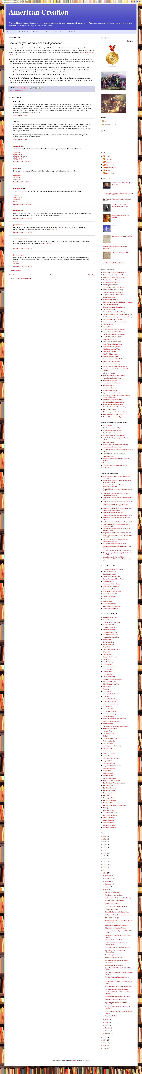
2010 (105, 1043)
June (106, 1019)
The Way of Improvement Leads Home (114, 805)
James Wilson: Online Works (111, 346)
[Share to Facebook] (40, 88)
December (108, 875)
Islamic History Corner (110, 711)
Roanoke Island (107, 601)
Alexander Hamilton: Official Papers (113, 277)
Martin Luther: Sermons (110, 380)
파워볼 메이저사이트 (20, 157)
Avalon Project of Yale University (113, 290)
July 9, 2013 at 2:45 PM (20, 139)
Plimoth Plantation (108, 599)
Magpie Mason (109, 165)
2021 (105, 850)
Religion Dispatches (109, 763)
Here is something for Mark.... (114, 965)
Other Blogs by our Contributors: (66, 32)
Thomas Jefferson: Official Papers (113, 417)
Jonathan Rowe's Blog (109, 714)
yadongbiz (16, 210)
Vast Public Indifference (110, 815)
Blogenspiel (106, 652)
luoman (74, 1061)
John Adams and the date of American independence (116, 1003)
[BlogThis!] (36, 88)
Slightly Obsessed (108, 773)
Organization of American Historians (114, 454)
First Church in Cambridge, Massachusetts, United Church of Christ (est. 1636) (118, 509)
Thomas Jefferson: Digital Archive (113, 414)
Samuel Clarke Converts (112, 903)
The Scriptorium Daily (109, 800)
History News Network (110, 701)
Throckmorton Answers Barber (114, 895)
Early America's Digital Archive (112, 319)
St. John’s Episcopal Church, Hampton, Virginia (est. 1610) (117, 547)
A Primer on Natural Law (112, 892)
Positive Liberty (107, 748)
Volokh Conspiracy (108, 818)
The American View (109, 463)
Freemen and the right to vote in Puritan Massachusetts (115, 247)
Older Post (91, 275)
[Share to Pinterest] (42, 88)
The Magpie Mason (108, 798)
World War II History (109, 827)
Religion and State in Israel (111, 758)
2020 (105, 853)
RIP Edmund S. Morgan (112, 918)
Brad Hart (108, 156)
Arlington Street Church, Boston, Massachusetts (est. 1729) (117, 477)
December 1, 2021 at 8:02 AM (22, 182)
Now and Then (107, 731)
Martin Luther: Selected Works (112, 378)
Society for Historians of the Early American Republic (116, 459)
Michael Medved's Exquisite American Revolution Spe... (116, 943)
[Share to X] (38, 88)
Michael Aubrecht (110, 167)
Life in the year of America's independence (117, 947)
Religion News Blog (109, 768)
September (108, 884)
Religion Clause (107, 761)
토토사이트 (17, 179)
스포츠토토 (17, 153)
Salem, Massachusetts (109, 604)
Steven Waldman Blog (109, 778)
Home (9, 32)
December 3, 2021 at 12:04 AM (22, 266)
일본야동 (54, 229)
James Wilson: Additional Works (112, 344)
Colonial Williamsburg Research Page (114, 312)
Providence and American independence (116, 989)
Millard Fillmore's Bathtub (111, 721)
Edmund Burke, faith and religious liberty (117, 912)
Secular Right (107, 771)
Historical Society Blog (110, 699)
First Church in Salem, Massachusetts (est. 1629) (117, 515)
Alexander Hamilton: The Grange (113, 569)
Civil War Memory (108, 669)
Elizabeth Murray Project (110, 324)
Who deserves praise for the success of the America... (117, 978)
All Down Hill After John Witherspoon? (116, 925)
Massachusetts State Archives (111, 383)
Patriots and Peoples (109, 741)
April (107, 1025)
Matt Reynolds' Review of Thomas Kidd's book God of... (119, 993)
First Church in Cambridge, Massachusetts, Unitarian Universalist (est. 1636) (115, 505)
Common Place (107, 672)
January (107, 1034)
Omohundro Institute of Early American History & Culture (118, 450)
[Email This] (34, 88)
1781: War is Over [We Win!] (120, 252)
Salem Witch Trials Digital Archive (113, 402)
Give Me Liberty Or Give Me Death (113, 263)
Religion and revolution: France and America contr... (118, 936)
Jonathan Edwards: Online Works (113, 359)
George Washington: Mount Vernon (113, 579)
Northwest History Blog (110, 729)
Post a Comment (16, 271)
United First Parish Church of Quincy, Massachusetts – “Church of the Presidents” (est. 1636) (117, 558)
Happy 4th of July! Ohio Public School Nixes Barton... (118, 969)
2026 (105, 836)
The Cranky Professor (109, 788)
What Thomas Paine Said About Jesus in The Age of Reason (121, 206)
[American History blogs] (112, 67)
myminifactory (18, 188)
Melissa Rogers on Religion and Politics (114, 719)
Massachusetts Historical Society (112, 447)
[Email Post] (30, 88)
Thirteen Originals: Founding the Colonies (115, 412)
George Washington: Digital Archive (114, 329)
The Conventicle (108, 785)
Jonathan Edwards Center (110, 356)
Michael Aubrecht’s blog (110, 617)
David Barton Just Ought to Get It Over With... (119, 986)
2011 (105, 1040)
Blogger (87, 1061)
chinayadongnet (18, 239)
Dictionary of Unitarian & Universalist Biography (117, 314)
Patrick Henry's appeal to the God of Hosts (117, 996)
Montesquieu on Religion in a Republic (120, 216)
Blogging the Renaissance (110, 657)
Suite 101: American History (111, 780)
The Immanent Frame (109, 793)
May (106, 1022)
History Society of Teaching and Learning (115, 444)
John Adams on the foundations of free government (116, 961)
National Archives (108, 388)
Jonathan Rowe (109, 162)
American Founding (109, 630)
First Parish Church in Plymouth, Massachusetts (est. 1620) (117, 518)
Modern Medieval (108, 724)
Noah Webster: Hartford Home (112, 591)
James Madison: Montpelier (111, 586)
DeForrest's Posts (18, 90)
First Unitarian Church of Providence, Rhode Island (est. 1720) (116, 525)
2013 (105, 873)
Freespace (106, 689)
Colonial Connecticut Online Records (114, 307)
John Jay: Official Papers (110, 354)
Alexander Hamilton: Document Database (115, 275)
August (107, 887)
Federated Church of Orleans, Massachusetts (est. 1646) (117, 490)
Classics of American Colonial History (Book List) (118, 302)
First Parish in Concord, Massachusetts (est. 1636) (117, 522)
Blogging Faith (107, 654)
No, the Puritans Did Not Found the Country (118, 898)
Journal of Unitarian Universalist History (115, 366)
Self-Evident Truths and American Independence (115, 951)
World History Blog (109, 825)
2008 (105, 1048)
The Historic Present (109, 790)
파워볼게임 (17, 199)
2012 (105, 1037)
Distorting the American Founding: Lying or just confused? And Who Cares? (118, 194)
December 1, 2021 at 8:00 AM (22, 162)
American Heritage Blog (110, 632)
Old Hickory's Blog (108, 733)
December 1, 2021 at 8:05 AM (22, 204)
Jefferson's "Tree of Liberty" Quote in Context (122, 183)
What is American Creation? (42, 32)
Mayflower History (108, 385)
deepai (15, 168)
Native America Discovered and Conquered (115, 726)
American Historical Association (112, 433)
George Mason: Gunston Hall (111, 576)
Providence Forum (108, 456)
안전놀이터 (17, 177)
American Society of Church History (114, 435)
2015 (105, 867)
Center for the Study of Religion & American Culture (116, 438)
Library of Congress (109, 373)
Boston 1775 (106, 659)
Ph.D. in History (108, 743)
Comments (107, 125)
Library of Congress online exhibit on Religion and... (118, 1012)
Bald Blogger (107, 639)
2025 (105, 839)
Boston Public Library (109, 297)
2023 (105, 845)
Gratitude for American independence (116, 999)
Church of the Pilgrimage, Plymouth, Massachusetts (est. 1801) (114, 486)
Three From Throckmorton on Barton (116, 906)
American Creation (39, 11)
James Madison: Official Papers (112, 342)
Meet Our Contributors (22, 32)
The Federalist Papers (109, 409)
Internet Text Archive (109, 339)
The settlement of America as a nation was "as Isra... (118, 982)
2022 (105, 847)
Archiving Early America (110, 285)
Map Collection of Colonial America (114, 375)
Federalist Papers (108, 327)
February (108, 1031)
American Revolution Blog (111, 637)
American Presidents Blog (110, 634)
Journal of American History (111, 364)
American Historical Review (111, 282)
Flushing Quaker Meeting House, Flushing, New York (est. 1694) (117, 529)
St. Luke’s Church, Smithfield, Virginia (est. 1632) (118, 550)
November (108, 878)
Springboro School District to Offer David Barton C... (117, 1007)
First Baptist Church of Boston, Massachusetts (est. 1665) (118, 498)
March (107, 1028)
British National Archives (110, 299)
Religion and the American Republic (115, 928)
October (107, 881)
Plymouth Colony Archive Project (113, 393)
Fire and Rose (107, 686)
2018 (105, 859)
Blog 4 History (107, 647)
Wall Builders (107, 468)
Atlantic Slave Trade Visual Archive (113, 287)
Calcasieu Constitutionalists (111, 667)
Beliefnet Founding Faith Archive (113, 292)
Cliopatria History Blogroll (111, 304)
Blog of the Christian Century (111, 649)
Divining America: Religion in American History (117, 317)
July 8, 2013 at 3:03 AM (20, 115)
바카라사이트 (17, 155)
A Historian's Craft (108, 625)
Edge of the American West (111, 684)
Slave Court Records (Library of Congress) (115, 407)
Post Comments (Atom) (24, 278)
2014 (105, 870)
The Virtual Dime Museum (111, 803)
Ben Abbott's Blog (108, 642)
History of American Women (111, 704)
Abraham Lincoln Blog (110, 627)
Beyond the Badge (108, 644)
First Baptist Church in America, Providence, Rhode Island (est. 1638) (116, 494)
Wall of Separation (108, 820)
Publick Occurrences (109, 753)
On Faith (105, 736)
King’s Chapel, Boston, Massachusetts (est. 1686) (117, 533)
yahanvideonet (17, 225)
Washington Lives (108, 823)
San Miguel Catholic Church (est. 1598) (115, 544)
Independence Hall (108, 581)
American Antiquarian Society (112, 430)
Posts (105, 121)
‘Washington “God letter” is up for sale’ (122, 237)
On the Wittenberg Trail (110, 738)
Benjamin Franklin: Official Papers (113, 295)
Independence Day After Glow (114, 958)
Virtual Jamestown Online (110, 609)
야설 (62, 215)
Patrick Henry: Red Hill (110, 594)
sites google (16, 146)
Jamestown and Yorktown (110, 589)
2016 (105, 864)
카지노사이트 (17, 159)
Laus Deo (114, 226)
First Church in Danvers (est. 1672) (113, 513)
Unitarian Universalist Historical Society (115, 465)
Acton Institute (107, 425)
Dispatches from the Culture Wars (113, 679)
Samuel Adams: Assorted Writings (113, 404)
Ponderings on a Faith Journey (112, 746)
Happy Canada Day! (111, 1016)
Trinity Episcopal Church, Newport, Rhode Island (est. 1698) (117, 553)
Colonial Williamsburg (109, 571)
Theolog (105, 808)
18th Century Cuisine (109, 620)
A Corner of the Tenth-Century (112, 622)
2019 (105, 856)
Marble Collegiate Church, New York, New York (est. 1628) (117, 536)
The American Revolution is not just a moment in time (118, 973)
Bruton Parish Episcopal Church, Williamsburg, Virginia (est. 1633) (117, 481)
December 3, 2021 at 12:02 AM (22, 218)
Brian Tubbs (108, 159)
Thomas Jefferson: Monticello (111, 606)
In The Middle (107, 706)
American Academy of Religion (112, 428)
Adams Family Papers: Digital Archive (114, 272)
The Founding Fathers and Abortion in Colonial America (117, 200)
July (106, 890)
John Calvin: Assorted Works (111, 349)
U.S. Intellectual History (110, 813)
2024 (105, 842)
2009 (105, 1046)
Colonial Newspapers (109, 309)
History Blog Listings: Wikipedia (113, 337)
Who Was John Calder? (111, 909)
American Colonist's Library (111, 280)
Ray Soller (108, 170)
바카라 (15, 201)
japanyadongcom (18, 255)
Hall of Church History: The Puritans (114, 334)
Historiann (106, 696)
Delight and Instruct (109, 677)
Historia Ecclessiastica (109, 694)
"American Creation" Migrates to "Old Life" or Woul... (119, 931)
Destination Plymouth (109, 574)
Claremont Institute (108, 442)
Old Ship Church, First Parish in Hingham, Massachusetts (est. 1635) (115, 540)
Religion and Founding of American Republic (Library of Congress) (116, 396)
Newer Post (12, 275)
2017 (105, 862)
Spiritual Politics (108, 776)
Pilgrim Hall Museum (109, 596)
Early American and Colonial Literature (115, 322)
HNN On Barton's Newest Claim (114, 901)
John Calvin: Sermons (109, 351)
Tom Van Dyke (109, 173)
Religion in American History (111, 766)
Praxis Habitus (107, 751)
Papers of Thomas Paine (110, 390)
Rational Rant (107, 756)
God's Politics (107, 691)
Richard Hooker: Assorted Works (112, 399)
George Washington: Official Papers (113, 332)
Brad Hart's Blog (108, 662)
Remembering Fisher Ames (113, 955)
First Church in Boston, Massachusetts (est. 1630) (117, 502)
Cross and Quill (107, 674)
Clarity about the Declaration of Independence (118, 915)
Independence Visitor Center (111, 584)
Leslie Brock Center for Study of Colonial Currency (115, 369)
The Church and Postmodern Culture (114, 783)
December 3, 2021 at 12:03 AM (22, 248)
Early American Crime (109, 681)
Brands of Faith (107, 664)
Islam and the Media (109, 709)
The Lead (106, 795)
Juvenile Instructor (108, 716)
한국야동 (16, 264)
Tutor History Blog (108, 810)
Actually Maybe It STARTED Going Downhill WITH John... (118, 921)
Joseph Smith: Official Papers (111, 361)
